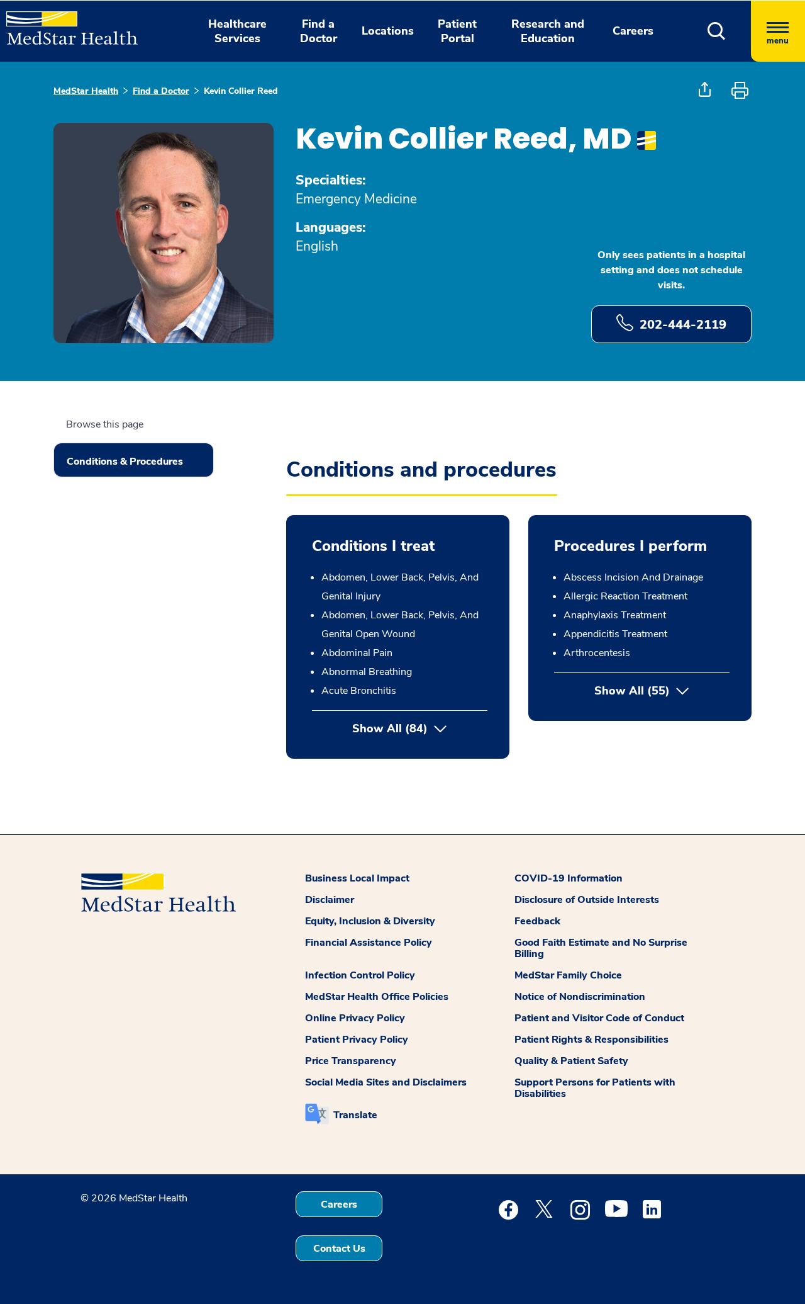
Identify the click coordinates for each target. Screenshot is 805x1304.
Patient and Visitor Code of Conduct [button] (599, 1018)
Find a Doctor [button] (318, 31)
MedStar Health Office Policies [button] (376, 997)
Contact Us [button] (339, 1249)
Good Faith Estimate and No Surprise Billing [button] (600, 948)
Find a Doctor (161, 91)
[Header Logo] (65, 23)
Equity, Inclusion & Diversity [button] (370, 921)
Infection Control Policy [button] (360, 975)
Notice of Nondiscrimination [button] (579, 997)
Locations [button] (388, 30)
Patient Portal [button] (457, 31)
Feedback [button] (537, 921)
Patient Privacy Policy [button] (356, 1039)
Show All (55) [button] (662, 690)
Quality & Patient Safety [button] (571, 1061)
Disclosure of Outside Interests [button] (586, 900)
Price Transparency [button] (350, 1061)
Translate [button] (355, 1115)
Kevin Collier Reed (241, 91)
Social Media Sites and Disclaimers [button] (386, 1082)
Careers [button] (633, 30)
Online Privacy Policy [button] (355, 1018)
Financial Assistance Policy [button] (368, 943)
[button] (716, 31)
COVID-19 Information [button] (568, 878)
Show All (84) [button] (390, 728)
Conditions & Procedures (125, 461)
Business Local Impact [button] (357, 878)
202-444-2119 (683, 324)
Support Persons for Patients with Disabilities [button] (594, 1088)
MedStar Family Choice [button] (568, 975)
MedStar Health (85, 91)
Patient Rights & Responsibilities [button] (591, 1039)
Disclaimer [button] (329, 900)
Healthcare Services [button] (237, 31)
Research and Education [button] (547, 31)
